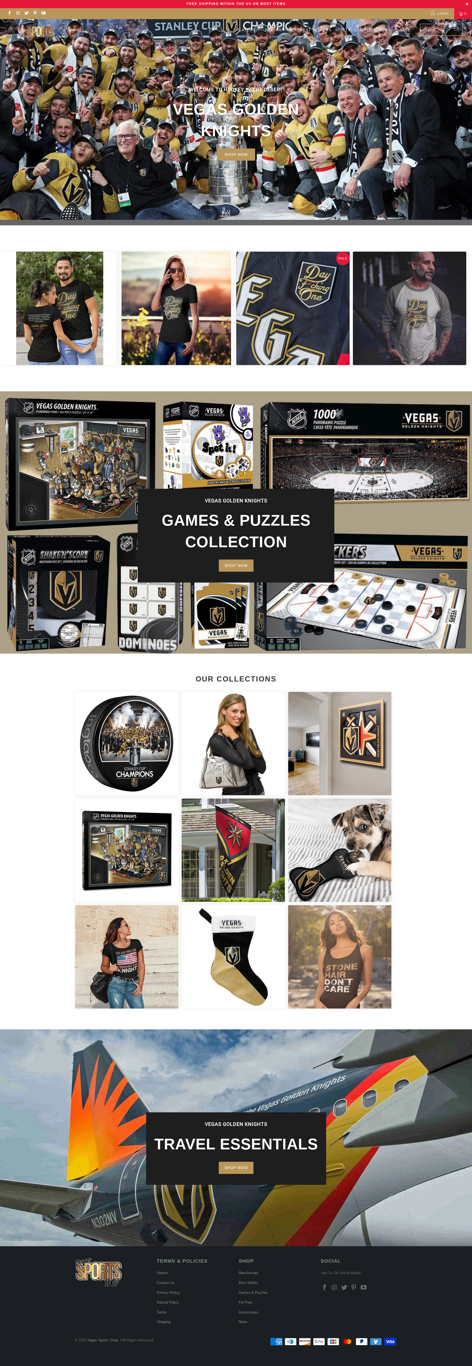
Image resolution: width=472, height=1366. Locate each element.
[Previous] (14, 308)
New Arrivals (280, 30)
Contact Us (166, 1283)
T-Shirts (126, 957)
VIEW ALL (236, 145)
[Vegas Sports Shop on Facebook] (9, 14)
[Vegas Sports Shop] (40, 32)
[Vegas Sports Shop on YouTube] (43, 14)
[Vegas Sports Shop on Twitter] (26, 14)
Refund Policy (168, 1302)
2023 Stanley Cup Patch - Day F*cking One (293, 308)
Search (162, 1273)
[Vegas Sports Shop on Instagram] (17, 14)
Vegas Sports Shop (102, 1340)
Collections (376, 30)
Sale (405, 30)
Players (246, 30)
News (243, 1322)
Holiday (233, 957)
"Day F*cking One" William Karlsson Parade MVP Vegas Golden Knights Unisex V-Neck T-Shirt (176, 308)
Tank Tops (339, 957)
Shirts (343, 30)
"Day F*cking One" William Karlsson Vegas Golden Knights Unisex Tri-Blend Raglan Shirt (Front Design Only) (409, 308)
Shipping (163, 1322)
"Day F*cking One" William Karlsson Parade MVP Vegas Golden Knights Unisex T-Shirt (59, 308)
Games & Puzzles (253, 1293)
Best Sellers (315, 30)
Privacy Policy (168, 1293)
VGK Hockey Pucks (126, 743)
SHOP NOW (236, 565)
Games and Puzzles (126, 850)
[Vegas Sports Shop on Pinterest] (35, 14)
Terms (162, 1312)
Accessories (233, 743)
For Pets (339, 850)
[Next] (458, 308)
